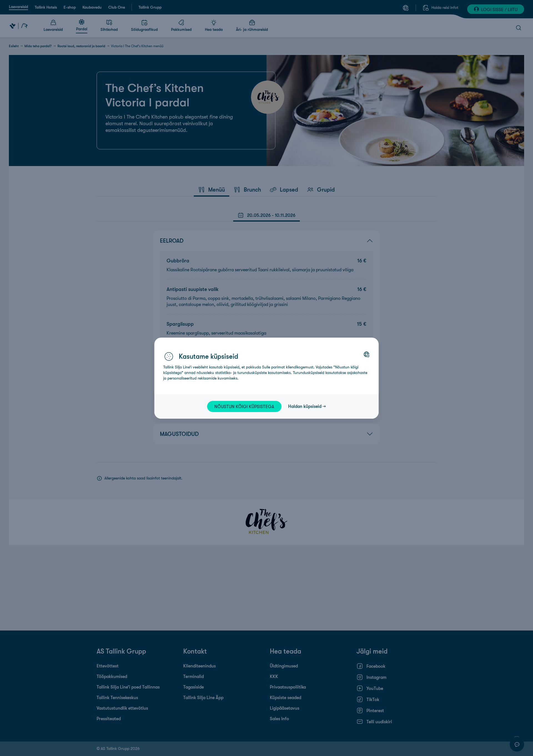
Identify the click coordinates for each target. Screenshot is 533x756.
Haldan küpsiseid (304, 406)
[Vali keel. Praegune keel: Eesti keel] (366, 354)
